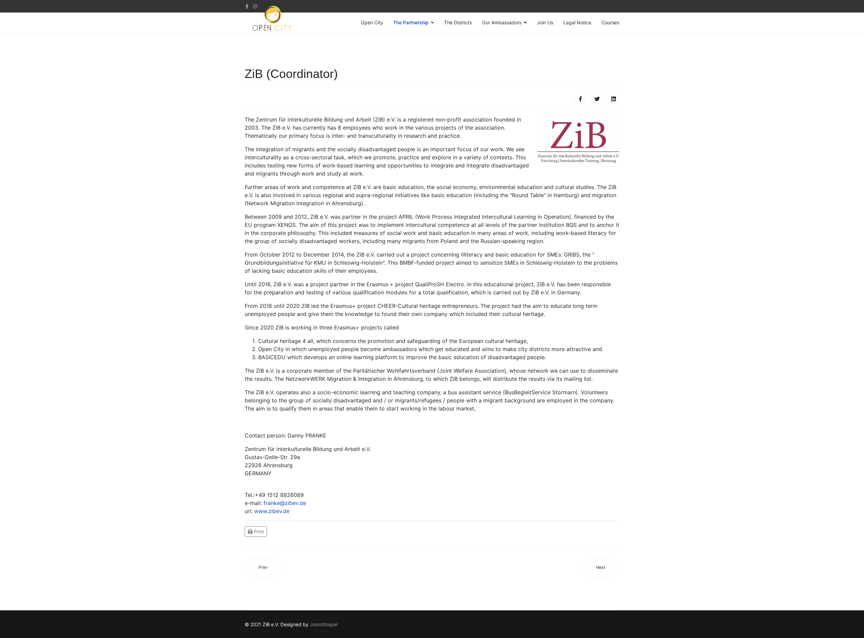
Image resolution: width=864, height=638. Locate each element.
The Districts (458, 22)
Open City (372, 22)
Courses (610, 22)
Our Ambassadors (501, 22)
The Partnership (411, 22)
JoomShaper (324, 624)
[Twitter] (597, 98)
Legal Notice (577, 22)
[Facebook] (580, 98)
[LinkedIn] (613, 98)
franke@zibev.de (285, 503)
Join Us (545, 22)
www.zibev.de (272, 511)
